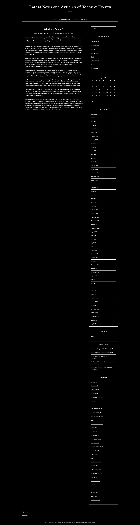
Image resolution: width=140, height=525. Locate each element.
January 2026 (94, 140)
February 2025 (94, 165)
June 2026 (93, 121)
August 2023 (94, 232)
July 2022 (93, 279)
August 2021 (94, 320)
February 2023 (94, 254)
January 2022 (94, 302)
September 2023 (95, 228)
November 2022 (95, 265)
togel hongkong (26, 512)
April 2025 (93, 158)
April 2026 (93, 129)
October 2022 (94, 268)
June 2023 (93, 239)
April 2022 (93, 290)
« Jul (92, 101)
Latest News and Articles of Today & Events (70, 6)
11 (96, 89)
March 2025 (94, 162)
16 (114, 89)
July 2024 (93, 191)
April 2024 (93, 202)
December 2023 (95, 217)
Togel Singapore (95, 60)
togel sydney (94, 496)
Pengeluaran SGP (65, 19)
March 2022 (94, 294)
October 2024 (94, 180)
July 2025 (93, 147)
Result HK (84, 19)
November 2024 (95, 176)
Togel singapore (95, 41)
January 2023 (94, 257)
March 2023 (94, 250)
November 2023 (95, 221)
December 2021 (95, 305)
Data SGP (93, 49)
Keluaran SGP (94, 386)
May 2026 (93, 125)
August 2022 (94, 276)
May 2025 (93, 154)
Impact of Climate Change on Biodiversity (102, 352)
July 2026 (93, 117)
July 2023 (93, 235)
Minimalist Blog (82, 522)
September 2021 (95, 316)
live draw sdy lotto (95, 500)
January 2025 (94, 169)
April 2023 (93, 246)
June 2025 (93, 151)
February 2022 (94, 298)
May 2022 (93, 287)
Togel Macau (94, 68)
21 (107, 93)
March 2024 (94, 206)
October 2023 (94, 224)
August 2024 (94, 187)
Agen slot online (95, 389)
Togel (76, 19)
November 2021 (95, 309)
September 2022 (95, 272)
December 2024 (95, 173)
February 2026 (94, 136)
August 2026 (94, 114)
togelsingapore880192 (62, 33)
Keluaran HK (94, 382)
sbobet (93, 64)
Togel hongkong (95, 45)
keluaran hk (25, 515)
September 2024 (95, 184)
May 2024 (93, 198)
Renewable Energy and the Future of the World (103, 349)
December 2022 (95, 261)
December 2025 (95, 143)
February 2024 (94, 209)
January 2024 (94, 213)
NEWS (92, 336)
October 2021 (94, 313)
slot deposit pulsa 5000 (97, 416)
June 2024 (93, 195)
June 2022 (93, 283)
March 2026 (94, 132)
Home (55, 19)
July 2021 (93, 324)
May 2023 (93, 243)
